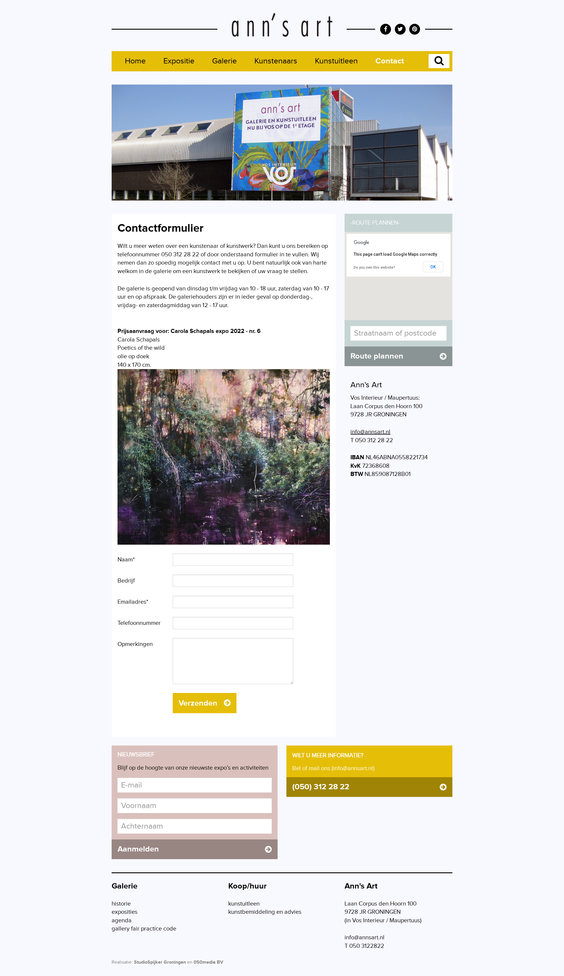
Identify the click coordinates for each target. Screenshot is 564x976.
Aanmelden (138, 849)
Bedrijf (126, 580)
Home (135, 61)
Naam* (126, 559)
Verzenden (199, 703)
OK (433, 267)
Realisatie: (122, 962)
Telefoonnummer (139, 623)
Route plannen (376, 356)
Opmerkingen (135, 644)
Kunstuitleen (336, 61)
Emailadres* (133, 601)
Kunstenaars (275, 61)
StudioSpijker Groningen (160, 962)
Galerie (224, 61)
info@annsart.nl (370, 431)
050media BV (208, 962)
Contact (389, 61)
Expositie (178, 61)
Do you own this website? (374, 267)
